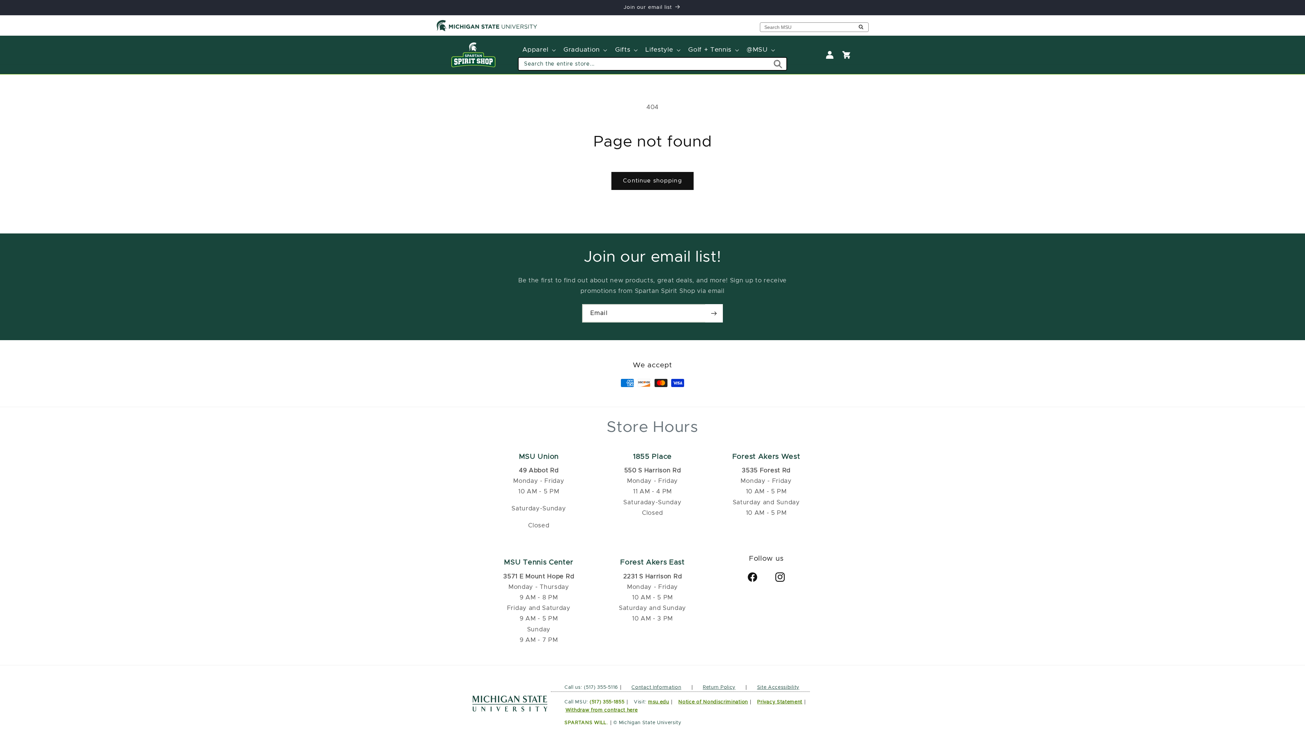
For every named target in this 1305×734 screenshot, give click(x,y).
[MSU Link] (509, 709)
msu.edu (658, 702)
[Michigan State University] (487, 30)
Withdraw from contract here (602, 710)
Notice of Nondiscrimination (713, 702)
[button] (538, 50)
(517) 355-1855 (607, 702)
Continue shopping (652, 181)
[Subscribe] (714, 313)
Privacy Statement (779, 702)
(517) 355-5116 (600, 687)
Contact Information (656, 687)
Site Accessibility (778, 687)
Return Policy (719, 687)
